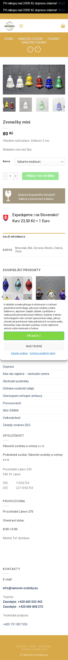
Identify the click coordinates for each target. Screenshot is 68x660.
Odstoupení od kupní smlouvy (22, 396)
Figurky (54, 39)
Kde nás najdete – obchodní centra (26, 374)
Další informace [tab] (14, 236)
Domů (9, 39)
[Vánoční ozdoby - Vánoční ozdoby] (9, 25)
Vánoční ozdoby (30, 39)
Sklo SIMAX (11, 410)
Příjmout (34, 336)
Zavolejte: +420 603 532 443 (22, 602)
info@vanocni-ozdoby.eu (20, 588)
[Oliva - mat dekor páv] (17, 293)
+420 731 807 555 (15, 624)
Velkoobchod (11, 418)
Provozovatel (12, 403)
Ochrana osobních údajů (42, 353)
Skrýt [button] (61, 3)
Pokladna (44, 646)
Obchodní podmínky (16, 381)
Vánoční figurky (34, 42)
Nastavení (34, 346)
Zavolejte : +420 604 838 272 (23, 606)
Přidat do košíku (40, 176)
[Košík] (63, 26)
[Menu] (21, 25)
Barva (6, 161)
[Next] (59, 80)
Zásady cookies (19, 353)
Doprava (8, 366)
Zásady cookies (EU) (16, 425)
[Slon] (50, 293)
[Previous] (8, 80)
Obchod (21, 646)
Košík (32, 646)
